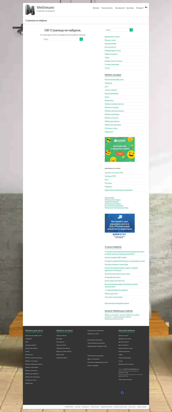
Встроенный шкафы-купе (114, 79)
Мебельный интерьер (113, 200)
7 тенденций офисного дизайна (116, 290)
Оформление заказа (63, 348)
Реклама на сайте (93, 334)
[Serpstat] (120, 215)
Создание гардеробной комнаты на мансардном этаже (125, 261)
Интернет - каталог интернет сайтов (118, 317)
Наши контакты (107, 8)
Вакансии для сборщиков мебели (117, 303)
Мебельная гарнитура (113, 125)
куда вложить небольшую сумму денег (119, 190)
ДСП (106, 86)
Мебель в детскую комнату (114, 111)
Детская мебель (110, 44)
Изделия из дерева (112, 202)
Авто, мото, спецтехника (113, 297)
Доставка (130, 8)
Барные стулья (110, 40)
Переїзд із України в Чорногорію (116, 264)
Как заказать (119, 8)
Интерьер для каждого (113, 204)
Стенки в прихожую (112, 64)
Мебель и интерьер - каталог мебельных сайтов (122, 315)
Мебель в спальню (111, 118)
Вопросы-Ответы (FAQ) (63, 351)
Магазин (96, 8)
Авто (106, 180)
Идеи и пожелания (93, 359)
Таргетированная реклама (96, 343)
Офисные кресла (111, 54)
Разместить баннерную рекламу (116, 208)
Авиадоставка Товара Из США (97, 346)
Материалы (109, 100)
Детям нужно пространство (115, 281)
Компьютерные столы (113, 50)
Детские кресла (110, 47)
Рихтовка (108, 183)
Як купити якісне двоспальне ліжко (117, 274)
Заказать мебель (111, 90)
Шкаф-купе (109, 132)
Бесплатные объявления (114, 206)
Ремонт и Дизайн (92, 365)
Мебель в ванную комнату (114, 104)
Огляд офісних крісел (112, 277)
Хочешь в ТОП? (110, 176)
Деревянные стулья (112, 37)
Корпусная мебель (111, 93)
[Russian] (146, 7)
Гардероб (108, 83)
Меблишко (45, 7)
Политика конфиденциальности (97, 362)
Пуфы (107, 57)
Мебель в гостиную (112, 107)
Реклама (139, 8)
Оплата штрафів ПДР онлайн (115, 257)
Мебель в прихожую (112, 114)
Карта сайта (60, 354)
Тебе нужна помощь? (125, 379)
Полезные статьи (111, 128)
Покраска (108, 186)
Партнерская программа (95, 330)
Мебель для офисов (112, 121)
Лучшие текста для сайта (114, 173)
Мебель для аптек (111, 293)
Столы (107, 68)
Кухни (107, 97)
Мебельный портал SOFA (114, 319)
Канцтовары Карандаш (94, 340)
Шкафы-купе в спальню (113, 61)
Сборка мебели (61, 335)
